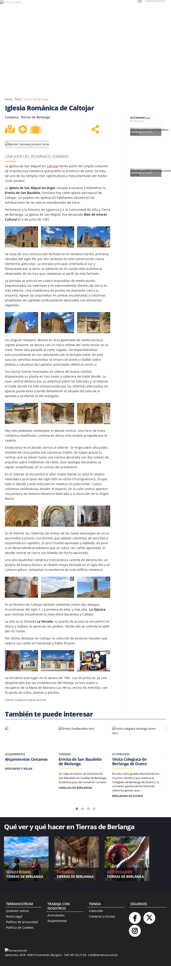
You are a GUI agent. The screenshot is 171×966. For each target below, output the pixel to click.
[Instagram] (134, 929)
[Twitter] (149, 916)
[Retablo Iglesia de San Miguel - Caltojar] (93, 516)
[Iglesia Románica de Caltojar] (21, 236)
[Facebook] (134, 916)
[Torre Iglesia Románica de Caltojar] (21, 322)
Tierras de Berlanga (36, 99)
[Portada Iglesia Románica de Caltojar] (93, 322)
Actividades (56, 915)
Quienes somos (17, 911)
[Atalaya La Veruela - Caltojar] (57, 587)
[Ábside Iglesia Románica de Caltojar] (57, 322)
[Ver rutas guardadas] (36, 129)
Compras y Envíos (102, 916)
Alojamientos (57, 921)
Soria (18, 99)
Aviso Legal (14, 916)
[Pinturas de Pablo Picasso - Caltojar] (21, 660)
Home (8, 99)
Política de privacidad (22, 922)
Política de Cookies (20, 927)
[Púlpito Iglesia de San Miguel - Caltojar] (21, 587)
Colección (96, 911)
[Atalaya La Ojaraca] (93, 587)
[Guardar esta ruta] (22, 129)
